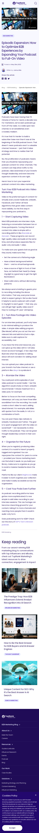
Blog (3, 87)
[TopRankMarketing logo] (19, 3)
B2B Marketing (8, 36)
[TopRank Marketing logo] (8, 716)
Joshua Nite (17, 70)
